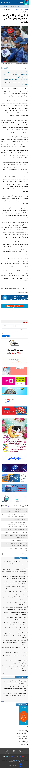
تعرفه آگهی (21, 751)
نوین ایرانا (25, 726)
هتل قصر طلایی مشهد (22, 733)
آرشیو (2, 673)
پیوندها (7, 751)
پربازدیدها (20, 677)
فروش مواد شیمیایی (22, 736)
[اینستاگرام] (14, 757)
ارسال (6, 336)
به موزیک (25, 732)
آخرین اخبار (20, 558)
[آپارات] (9, 757)
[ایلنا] (26, 2)
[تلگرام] (11, 757)
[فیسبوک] (20, 757)
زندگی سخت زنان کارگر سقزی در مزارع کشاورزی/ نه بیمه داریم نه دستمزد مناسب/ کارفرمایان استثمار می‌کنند (14, 564)
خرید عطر (26, 740)
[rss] (25, 757)
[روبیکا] (4, 757)
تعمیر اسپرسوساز (23, 744)
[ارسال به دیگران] (7, 68)
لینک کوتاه (25, 288)
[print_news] (2, 68)
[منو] (22, 2)
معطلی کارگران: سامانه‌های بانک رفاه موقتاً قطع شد (14, 652)
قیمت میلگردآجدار (23, 741)
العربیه (3, 2)
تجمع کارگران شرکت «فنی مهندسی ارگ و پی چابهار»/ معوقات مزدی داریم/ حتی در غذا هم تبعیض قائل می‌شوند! (14, 635)
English (8, 2)
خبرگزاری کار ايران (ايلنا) (16, 760)
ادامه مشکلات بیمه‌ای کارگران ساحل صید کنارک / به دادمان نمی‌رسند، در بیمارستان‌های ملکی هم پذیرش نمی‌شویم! (14, 642)
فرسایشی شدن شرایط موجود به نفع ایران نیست (11, 6)
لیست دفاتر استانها (20, 753)
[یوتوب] (22, 757)
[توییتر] (17, 757)
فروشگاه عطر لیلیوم (23, 738)
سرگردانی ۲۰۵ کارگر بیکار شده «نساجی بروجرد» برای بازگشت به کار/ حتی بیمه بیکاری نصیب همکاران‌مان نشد (14, 571)
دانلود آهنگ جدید (23, 730)
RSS (14, 751)
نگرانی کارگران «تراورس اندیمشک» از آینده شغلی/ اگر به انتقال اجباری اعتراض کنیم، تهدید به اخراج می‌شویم (14, 668)
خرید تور (26, 735)
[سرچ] (18, 2)
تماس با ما (21, 750)
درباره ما (13, 750)
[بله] (6, 757)
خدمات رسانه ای (8, 753)
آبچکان (26, 743)
